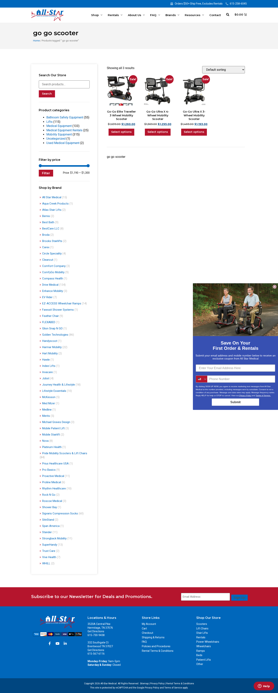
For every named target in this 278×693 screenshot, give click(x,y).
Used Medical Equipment (62, 143)
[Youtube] (57, 643)
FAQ (153, 15)
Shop (95, 15)
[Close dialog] (274, 287)
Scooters (201, 623)
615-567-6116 (96, 653)
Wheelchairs (203, 646)
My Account (149, 623)
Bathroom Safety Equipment (64, 117)
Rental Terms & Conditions (157, 650)
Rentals (113, 15)
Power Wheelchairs (207, 641)
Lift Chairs (202, 628)
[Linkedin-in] (65, 643)
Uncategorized (56, 138)
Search (47, 93)
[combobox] (201, 379)
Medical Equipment (59, 126)
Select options (121, 132)
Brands (170, 15)
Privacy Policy (157, 683)
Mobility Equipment (59, 134)
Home (36, 40)
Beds (199, 655)
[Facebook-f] (49, 643)
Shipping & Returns (153, 637)
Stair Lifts (202, 632)
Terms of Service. (263, 395)
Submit (235, 402)
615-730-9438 (96, 635)
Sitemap (144, 683)
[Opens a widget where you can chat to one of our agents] (263, 686)
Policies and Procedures (156, 646)
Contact (215, 15)
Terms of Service (173, 687)
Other (199, 664)
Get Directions (96, 631)
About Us (134, 15)
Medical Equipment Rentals (64, 130)
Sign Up (239, 597)
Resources (192, 15)
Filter (46, 173)
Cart (144, 628)
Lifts (49, 122)
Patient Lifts (203, 659)
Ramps (200, 650)
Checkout (147, 632)
